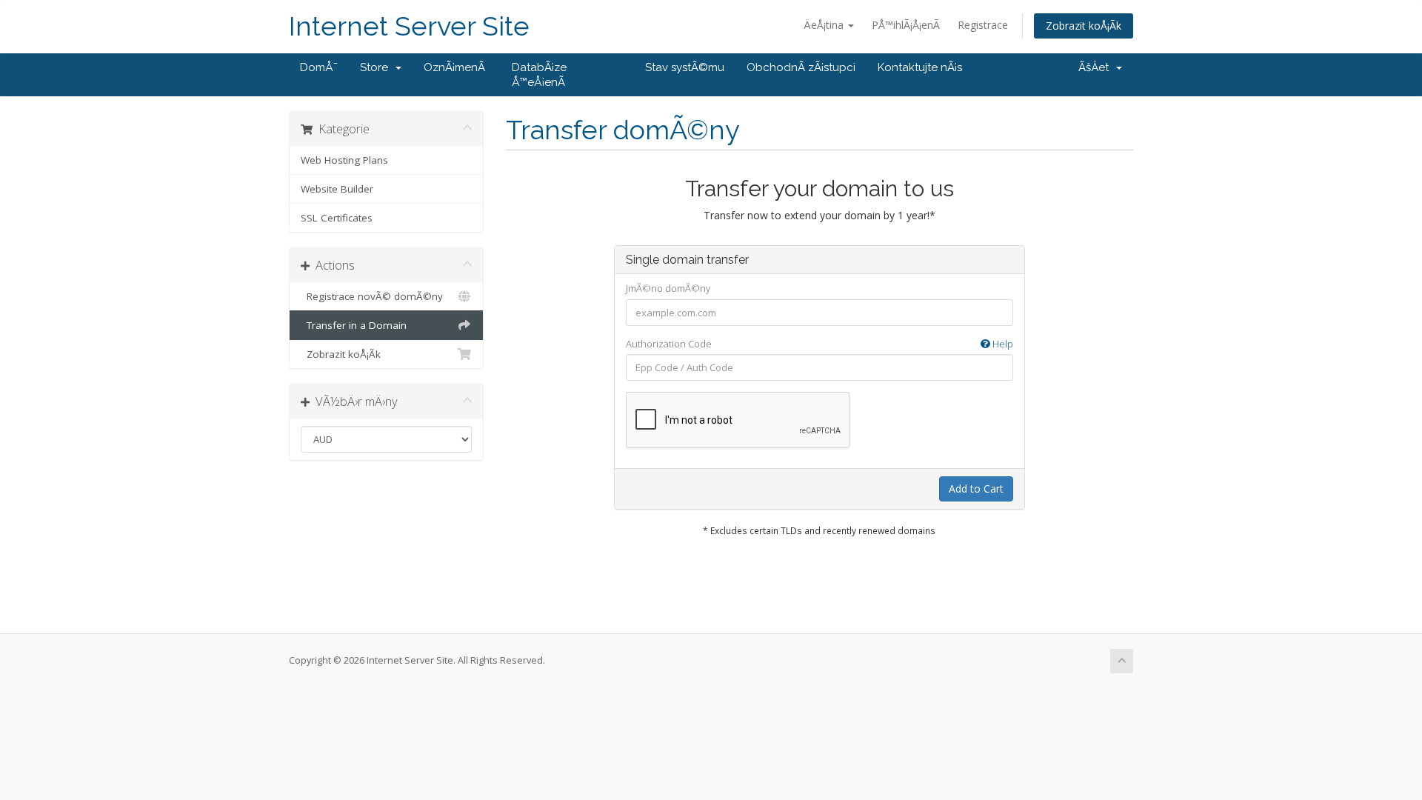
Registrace (983, 25)
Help (1001, 343)
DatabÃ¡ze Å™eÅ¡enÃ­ (539, 75)
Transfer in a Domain (354, 325)
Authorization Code (819, 343)
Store (377, 67)
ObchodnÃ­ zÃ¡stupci (801, 67)
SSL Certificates (337, 217)
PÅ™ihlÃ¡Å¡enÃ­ (906, 25)
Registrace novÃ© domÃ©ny (372, 296)
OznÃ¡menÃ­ (454, 67)
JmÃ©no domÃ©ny (668, 288)
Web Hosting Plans (344, 160)
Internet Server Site (409, 26)
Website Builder (337, 189)
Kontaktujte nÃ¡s (920, 67)
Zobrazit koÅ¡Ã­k (1083, 26)
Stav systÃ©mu (684, 67)
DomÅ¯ (319, 67)
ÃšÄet (1096, 67)
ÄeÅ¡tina (825, 25)
